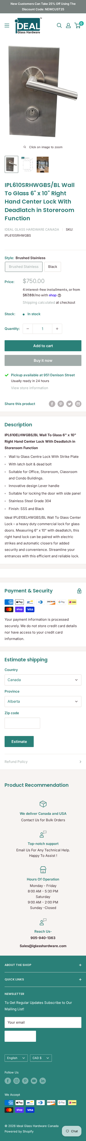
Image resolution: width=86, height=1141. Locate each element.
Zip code (12, 713)
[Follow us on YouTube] (34, 1081)
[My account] (68, 25)
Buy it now (43, 360)
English (12, 1058)
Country (11, 670)
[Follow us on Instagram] (16, 1081)
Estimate (19, 741)
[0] (77, 25)
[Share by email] (78, 404)
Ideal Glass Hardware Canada (32, 229)
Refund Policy (16, 761)
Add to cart (43, 345)
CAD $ (37, 1058)
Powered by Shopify (19, 1131)
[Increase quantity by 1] (57, 329)
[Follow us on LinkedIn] (42, 1081)
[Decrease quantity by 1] (28, 329)
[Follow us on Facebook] (8, 1081)
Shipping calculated (39, 302)
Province (12, 691)
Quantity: (12, 328)
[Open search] (59, 25)
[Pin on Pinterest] (61, 404)
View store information (29, 388)
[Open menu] (7, 25)
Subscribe (20, 1036)
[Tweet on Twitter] (69, 404)
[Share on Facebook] (52, 404)
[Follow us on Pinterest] (25, 1081)
